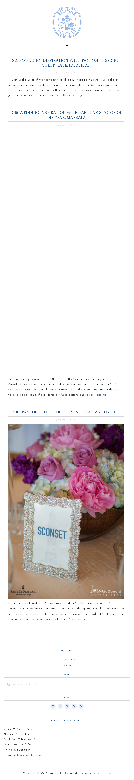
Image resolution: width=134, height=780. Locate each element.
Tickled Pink (67, 659)
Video (67, 665)
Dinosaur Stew (101, 773)
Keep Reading (72, 95)
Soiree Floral (67, 22)
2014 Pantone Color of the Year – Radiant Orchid (66, 412)
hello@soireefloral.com (28, 755)
